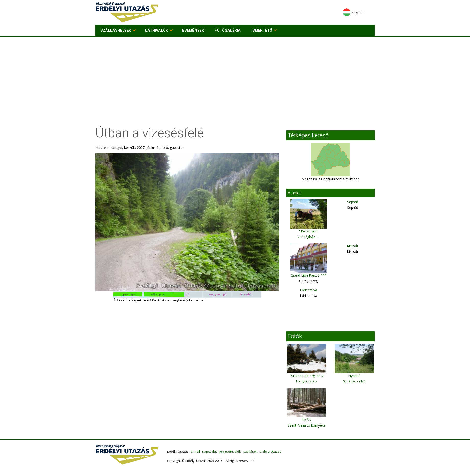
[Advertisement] (235, 73)
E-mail (195, 451)
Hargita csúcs (306, 381)
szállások (250, 451)
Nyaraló (354, 375)
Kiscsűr (352, 245)
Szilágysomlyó (354, 381)
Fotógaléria (228, 30)
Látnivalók (156, 30)
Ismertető (261, 30)
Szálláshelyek (115, 30)
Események (193, 30)
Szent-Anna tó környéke (307, 425)
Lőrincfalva (308, 290)
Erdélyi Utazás (270, 451)
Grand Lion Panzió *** (309, 275)
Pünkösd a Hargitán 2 (307, 375)
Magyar (356, 12)
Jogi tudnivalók (230, 451)
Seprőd (352, 201)
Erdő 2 (307, 419)
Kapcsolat (209, 451)
